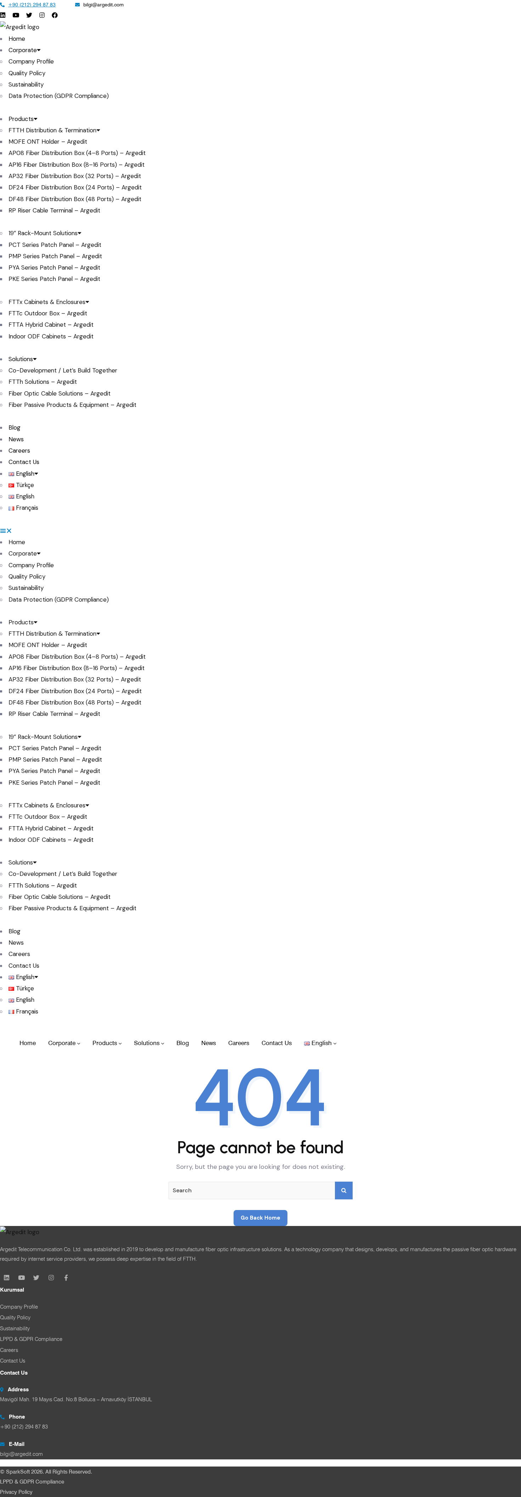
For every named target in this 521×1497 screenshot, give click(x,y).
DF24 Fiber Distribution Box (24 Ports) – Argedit (75, 187)
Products (21, 119)
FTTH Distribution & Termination (52, 130)
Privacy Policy (16, 1492)
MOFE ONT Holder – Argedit (48, 141)
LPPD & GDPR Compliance (32, 1482)
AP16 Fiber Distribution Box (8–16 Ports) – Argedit (77, 165)
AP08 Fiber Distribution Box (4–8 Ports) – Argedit (77, 153)
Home (17, 39)
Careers (19, 450)
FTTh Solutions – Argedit (43, 382)
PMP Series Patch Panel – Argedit (55, 256)
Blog (15, 427)
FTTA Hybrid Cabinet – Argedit (51, 324)
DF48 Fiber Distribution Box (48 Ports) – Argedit (75, 199)
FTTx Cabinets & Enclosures (47, 302)
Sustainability (26, 84)
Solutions (21, 359)
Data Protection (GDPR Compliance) (59, 96)
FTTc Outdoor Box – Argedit (48, 313)
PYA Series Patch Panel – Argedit (54, 267)
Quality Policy (27, 73)
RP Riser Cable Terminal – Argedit (54, 210)
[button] (260, 530)
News (16, 439)
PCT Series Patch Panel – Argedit (55, 245)
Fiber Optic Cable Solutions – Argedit (60, 393)
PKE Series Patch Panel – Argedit (54, 279)
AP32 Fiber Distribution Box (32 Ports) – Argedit (75, 176)
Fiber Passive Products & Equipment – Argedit (72, 405)
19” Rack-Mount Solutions (43, 233)
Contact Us (24, 462)
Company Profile (31, 61)
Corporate (23, 50)
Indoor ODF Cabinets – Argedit (51, 336)
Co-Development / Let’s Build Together (63, 370)
